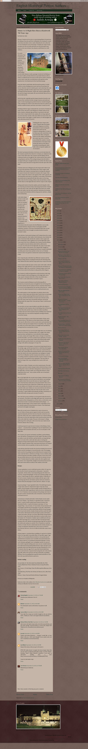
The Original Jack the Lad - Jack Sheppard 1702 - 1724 (64, 309)
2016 (58, 230)
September (61, 249)
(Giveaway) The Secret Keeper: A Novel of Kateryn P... (63, 344)
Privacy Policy (58, 417)
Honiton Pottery (62, 327)
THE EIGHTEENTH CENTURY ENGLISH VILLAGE (63, 360)
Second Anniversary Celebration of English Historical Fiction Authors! (63, 169)
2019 (58, 223)
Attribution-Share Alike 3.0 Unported (59, 736)
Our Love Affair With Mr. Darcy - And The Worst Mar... (64, 365)
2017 (58, 227)
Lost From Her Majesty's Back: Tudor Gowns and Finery (64, 262)
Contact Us (31, 10)
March (60, 396)
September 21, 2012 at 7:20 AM (35, 595)
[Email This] (40, 587)
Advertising (39, 10)
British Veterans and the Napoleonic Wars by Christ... (64, 352)
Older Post (49, 694)
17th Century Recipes (63, 356)
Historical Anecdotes (63, 284)
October (60, 247)
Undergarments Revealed (64, 368)
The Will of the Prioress (63, 371)
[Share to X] (43, 587)
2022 (58, 218)
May (59, 391)
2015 (58, 232)
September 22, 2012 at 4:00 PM (32, 633)
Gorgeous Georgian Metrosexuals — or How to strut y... (64, 301)
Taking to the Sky (62, 258)
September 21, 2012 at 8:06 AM (32, 603)
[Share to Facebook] (44, 587)
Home (19, 10)
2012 (58, 240)
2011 (58, 403)
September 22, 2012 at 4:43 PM (33, 645)
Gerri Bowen (24, 665)
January (60, 400)
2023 (58, 215)
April (59, 393)
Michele (22, 603)
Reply (22, 599)
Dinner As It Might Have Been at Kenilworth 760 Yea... (64, 295)
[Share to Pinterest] (45, 587)
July (59, 386)
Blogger (56, 740)
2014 (58, 235)
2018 (58, 225)
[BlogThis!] (41, 587)
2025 (58, 210)
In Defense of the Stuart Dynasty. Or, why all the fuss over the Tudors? (63, 203)
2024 (58, 213)
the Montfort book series (40, 582)
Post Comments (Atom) (28, 697)
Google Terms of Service (61, 419)
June (59, 388)
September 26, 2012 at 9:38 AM (34, 665)
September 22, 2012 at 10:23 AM (35, 612)
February (60, 398)
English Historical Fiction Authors (41, 5)
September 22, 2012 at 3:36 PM (40, 622)
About (24, 10)
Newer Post (20, 694)
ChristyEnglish (24, 595)
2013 (58, 237)
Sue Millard (23, 645)
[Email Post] (38, 587)
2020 (58, 220)
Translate (66, 411)
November (61, 244)
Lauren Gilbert (24, 612)
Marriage (60, 373)
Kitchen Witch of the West (27, 622)
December (60, 242)
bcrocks (22, 633)
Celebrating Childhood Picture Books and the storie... (63, 331)
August (60, 383)
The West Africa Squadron (61, 177)
